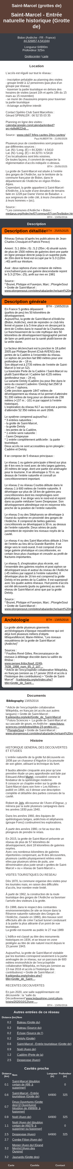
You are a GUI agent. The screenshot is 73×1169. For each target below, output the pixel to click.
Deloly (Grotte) (26, 1038)
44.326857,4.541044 (37, 41)
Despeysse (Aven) (28, 1060)
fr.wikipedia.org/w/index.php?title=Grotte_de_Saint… (29, 681)
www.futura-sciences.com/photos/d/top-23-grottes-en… (35, 725)
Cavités (34, 1165)
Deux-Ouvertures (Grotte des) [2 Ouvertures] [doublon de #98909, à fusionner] (27, 1106)
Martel (29, 776)
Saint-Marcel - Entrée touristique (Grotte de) (44, 1043)
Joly (21, 802)
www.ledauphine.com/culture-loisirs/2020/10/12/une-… (34, 1000)
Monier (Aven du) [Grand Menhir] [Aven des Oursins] (27, 1148)
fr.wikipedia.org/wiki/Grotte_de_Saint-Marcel (33, 717)
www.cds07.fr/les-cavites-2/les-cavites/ (41, 134)
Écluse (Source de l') (30, 1033)
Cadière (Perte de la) (30, 1054)
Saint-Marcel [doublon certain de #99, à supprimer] (26, 1084)
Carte (11, 1165)
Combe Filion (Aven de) (27, 1139)
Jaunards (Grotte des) (25, 1157)
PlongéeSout (15, 730)
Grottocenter (32, 56)
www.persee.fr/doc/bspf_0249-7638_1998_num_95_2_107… (24, 665)
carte (45, 56)
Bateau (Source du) (29, 1027)
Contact (60, 1165)
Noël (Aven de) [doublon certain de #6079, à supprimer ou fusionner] (27, 1126)
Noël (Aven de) (26, 1049)
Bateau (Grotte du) (28, 1022)
